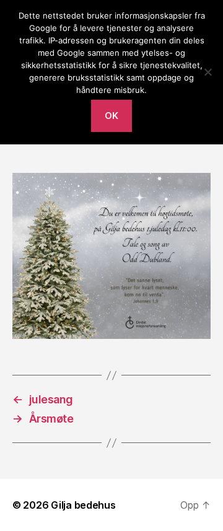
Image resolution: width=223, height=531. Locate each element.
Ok (112, 115)
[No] (207, 72)
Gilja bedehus (83, 505)
